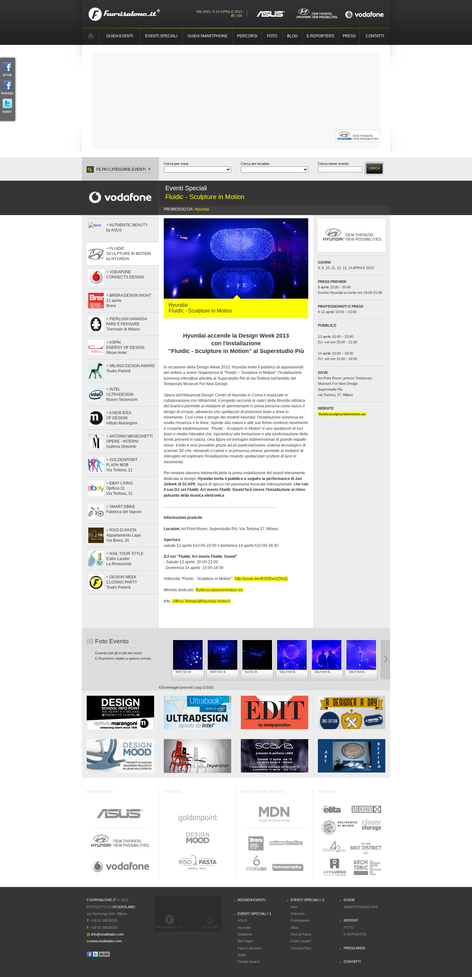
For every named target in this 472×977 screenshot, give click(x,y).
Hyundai (202, 209)
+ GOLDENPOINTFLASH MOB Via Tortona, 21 (121, 464)
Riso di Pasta (301, 934)
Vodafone (245, 934)
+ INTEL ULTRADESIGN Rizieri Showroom (121, 394)
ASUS (242, 920)
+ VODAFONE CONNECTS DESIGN (125, 274)
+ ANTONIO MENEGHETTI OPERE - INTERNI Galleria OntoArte (129, 441)
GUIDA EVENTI (119, 36)
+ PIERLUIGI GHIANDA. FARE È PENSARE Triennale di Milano (127, 324)
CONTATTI (375, 36)
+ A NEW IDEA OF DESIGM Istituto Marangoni (121, 418)
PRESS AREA (354, 948)
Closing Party (301, 948)
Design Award (248, 961)
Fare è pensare (250, 948)
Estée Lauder (301, 941)
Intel (294, 907)
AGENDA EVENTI (252, 900)
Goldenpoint (300, 920)
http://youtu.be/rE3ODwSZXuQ (261, 578)
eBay (295, 927)
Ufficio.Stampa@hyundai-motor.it (201, 601)
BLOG (292, 36)
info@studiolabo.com (107, 934)
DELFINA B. (288, 672)
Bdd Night (245, 941)
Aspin (242, 955)
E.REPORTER (355, 934)
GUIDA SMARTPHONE (208, 36)
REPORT (351, 920)
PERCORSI (247, 36)
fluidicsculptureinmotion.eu (219, 590)
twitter (7, 111)
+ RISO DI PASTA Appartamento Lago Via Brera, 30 (123, 535)
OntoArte (298, 914)
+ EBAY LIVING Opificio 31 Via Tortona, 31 (119, 488)
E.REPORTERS (320, 36)
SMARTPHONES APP (361, 907)
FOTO (272, 36)
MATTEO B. (184, 672)
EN (239, 16)
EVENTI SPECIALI (161, 36)
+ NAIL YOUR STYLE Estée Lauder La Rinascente (125, 558)
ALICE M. (251, 672)
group (7, 75)
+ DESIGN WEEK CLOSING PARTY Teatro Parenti (121, 582)
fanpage (7, 93)
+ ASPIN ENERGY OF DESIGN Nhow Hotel (125, 347)
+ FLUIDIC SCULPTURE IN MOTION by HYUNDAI (128, 253)
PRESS (349, 36)
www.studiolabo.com (106, 941)
